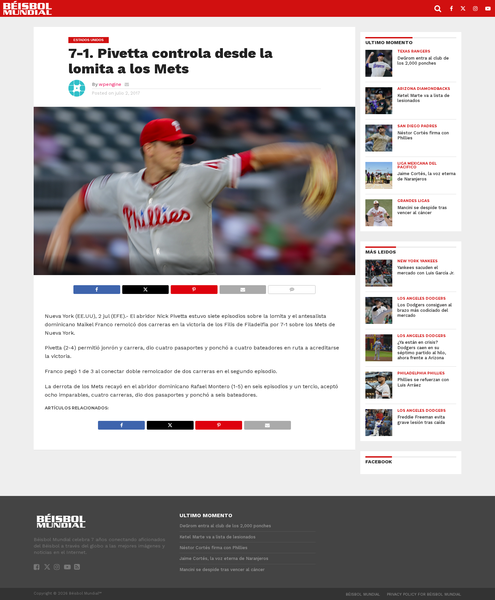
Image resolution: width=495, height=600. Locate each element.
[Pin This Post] (194, 288)
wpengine (110, 84)
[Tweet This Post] (145, 288)
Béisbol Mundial (363, 594)
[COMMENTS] (292, 288)
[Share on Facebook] (96, 288)
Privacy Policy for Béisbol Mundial (424, 594)
